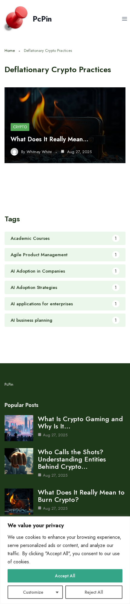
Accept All (65, 576)
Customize (33, 592)
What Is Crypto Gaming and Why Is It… (80, 422)
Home (10, 50)
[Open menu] (124, 18)
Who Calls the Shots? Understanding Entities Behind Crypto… (72, 459)
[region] (65, 560)
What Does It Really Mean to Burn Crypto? (81, 495)
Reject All (94, 592)
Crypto (20, 127)
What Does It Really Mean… (50, 139)
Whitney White (39, 151)
